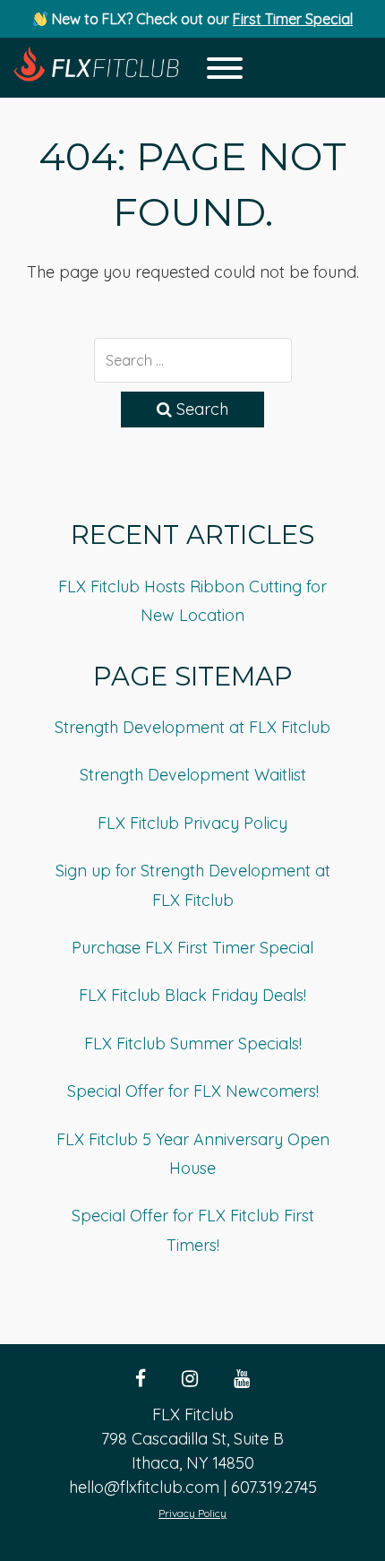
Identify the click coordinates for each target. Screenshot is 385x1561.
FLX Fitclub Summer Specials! (193, 1043)
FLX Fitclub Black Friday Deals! (192, 995)
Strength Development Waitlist (193, 774)
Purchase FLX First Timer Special (192, 947)
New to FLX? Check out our (200, 19)
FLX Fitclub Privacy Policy (192, 823)
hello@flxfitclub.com (144, 1487)
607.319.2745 (274, 1487)
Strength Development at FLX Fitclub (192, 727)
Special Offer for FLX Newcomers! (193, 1091)
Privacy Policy (192, 1513)
